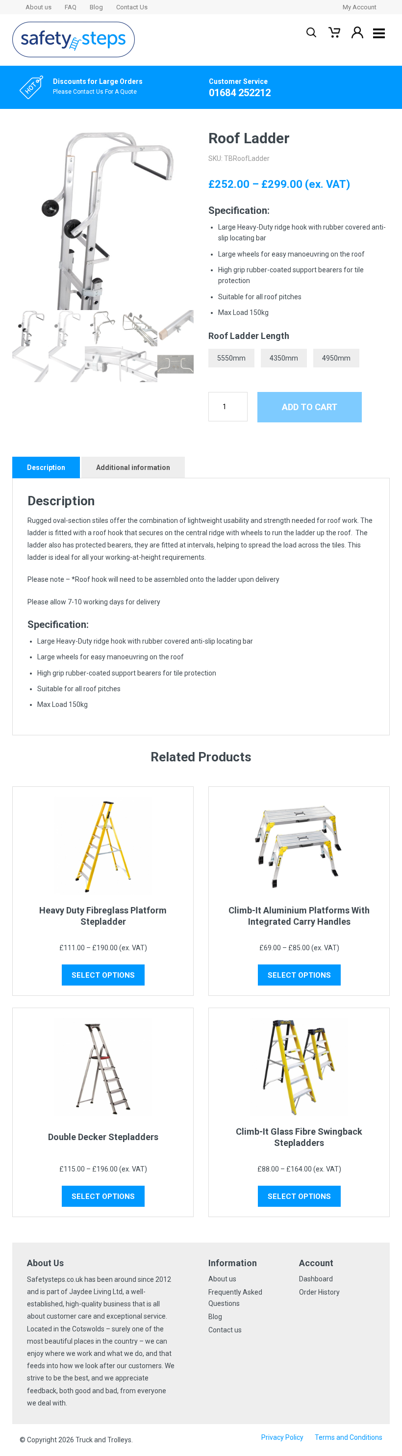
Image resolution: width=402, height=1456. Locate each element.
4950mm (336, 358)
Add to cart (309, 407)
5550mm (231, 358)
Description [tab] (46, 467)
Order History (319, 1292)
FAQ (70, 7)
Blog (96, 7)
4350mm (284, 358)
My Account (360, 7)
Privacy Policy (282, 1437)
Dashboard (316, 1279)
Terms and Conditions (348, 1437)
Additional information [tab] (133, 467)
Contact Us (132, 7)
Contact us (225, 1330)
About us (38, 7)
